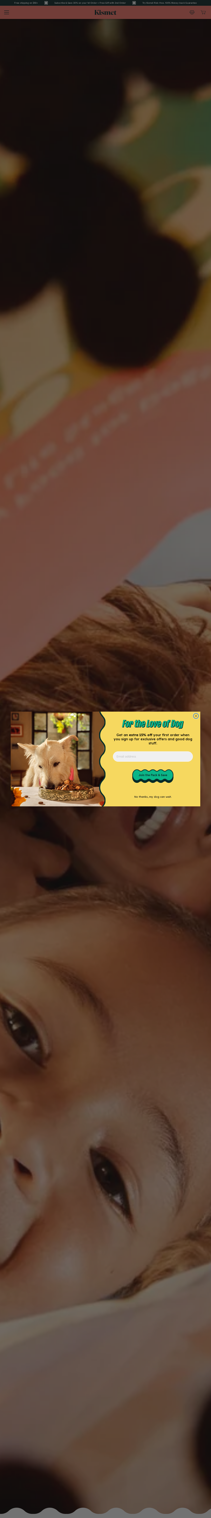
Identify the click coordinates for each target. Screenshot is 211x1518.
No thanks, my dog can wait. (153, 796)
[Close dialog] (196, 716)
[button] (152, 775)
